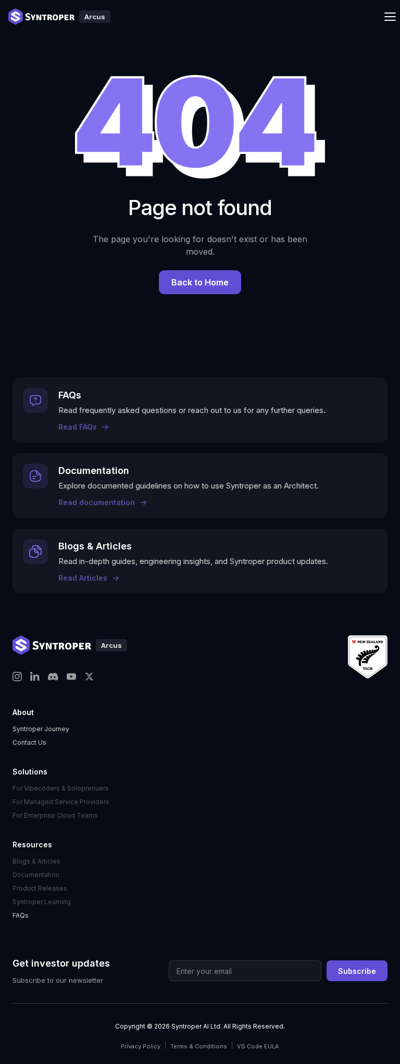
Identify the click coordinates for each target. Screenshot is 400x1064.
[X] (89, 676)
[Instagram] (17, 676)
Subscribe (357, 971)
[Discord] (53, 677)
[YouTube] (71, 676)
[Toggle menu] (390, 16)
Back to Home (200, 282)
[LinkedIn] (35, 676)
